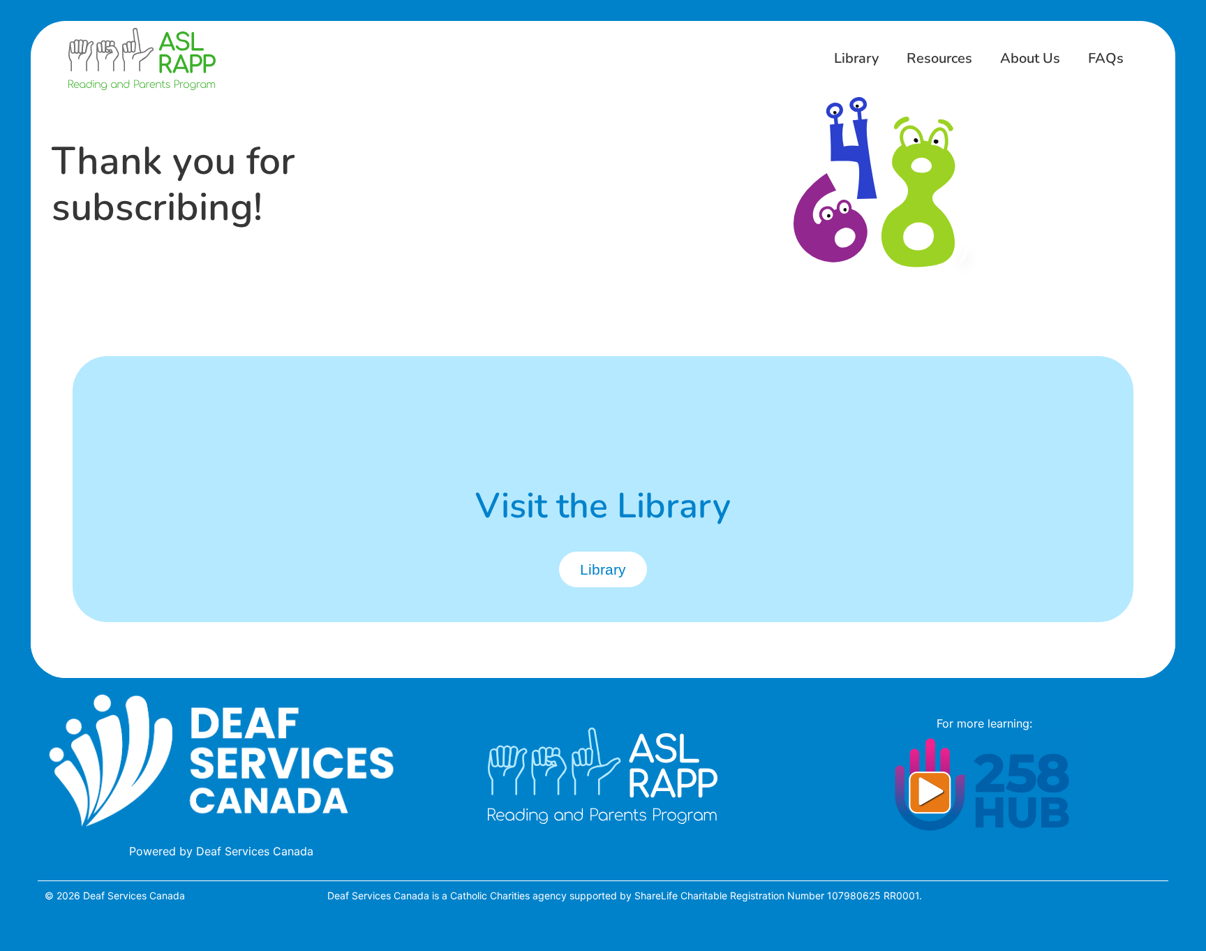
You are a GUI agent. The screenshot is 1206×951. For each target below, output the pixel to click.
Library (856, 58)
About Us (1030, 58)
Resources (939, 58)
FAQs (1106, 58)
